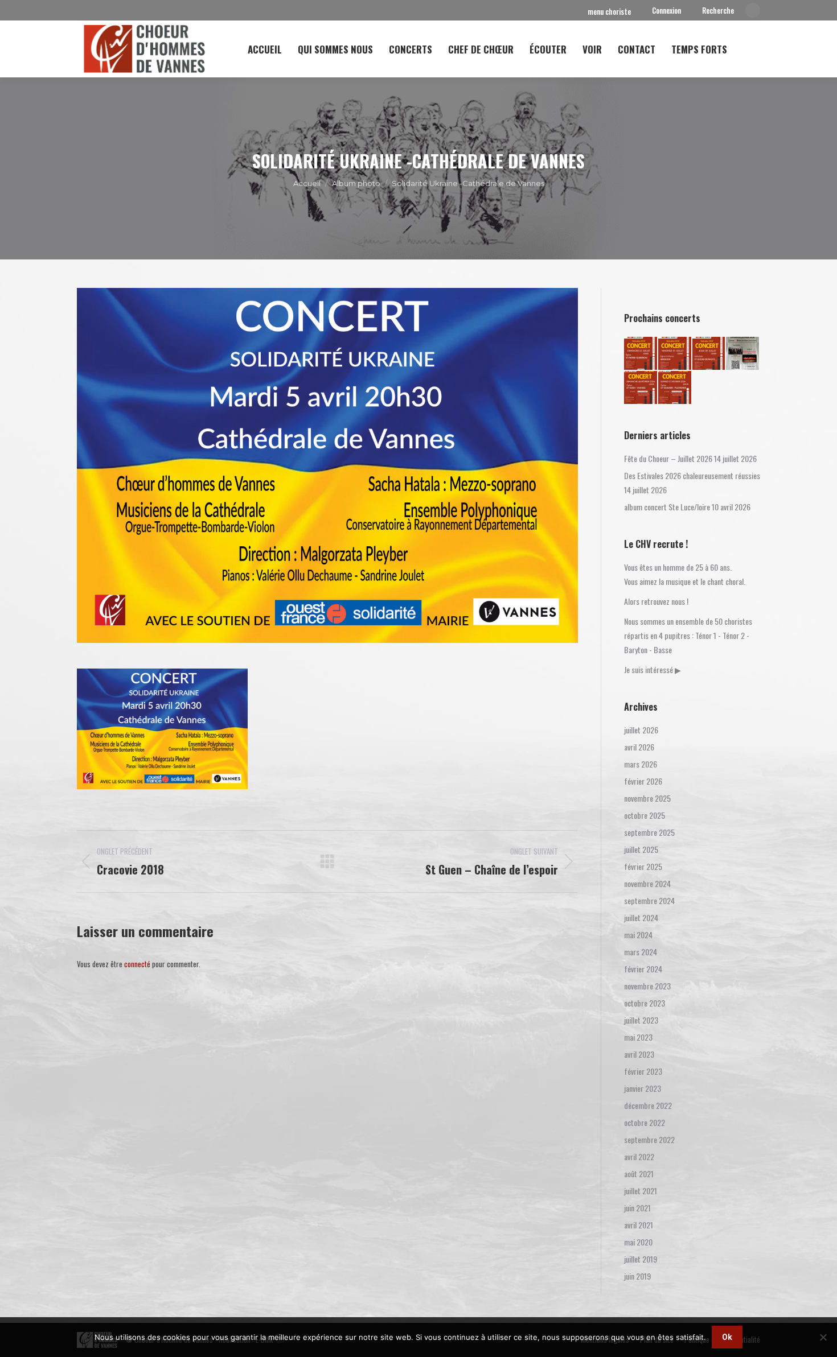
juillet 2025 (641, 849)
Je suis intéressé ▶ (652, 669)
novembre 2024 (647, 883)
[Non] (822, 1337)
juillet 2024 (641, 917)
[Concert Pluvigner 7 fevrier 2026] (675, 388)
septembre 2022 (649, 1139)
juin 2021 (637, 1208)
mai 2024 (638, 935)
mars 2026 (640, 764)
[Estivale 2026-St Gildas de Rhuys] (709, 354)
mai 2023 (638, 1037)
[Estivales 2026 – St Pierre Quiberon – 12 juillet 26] (641, 354)
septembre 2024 (649, 900)
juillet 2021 (640, 1191)
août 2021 (639, 1173)
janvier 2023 (642, 1088)
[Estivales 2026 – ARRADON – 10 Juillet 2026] (675, 354)
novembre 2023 (647, 986)
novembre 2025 (647, 798)
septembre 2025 (649, 832)
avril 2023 (639, 1054)
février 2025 (643, 866)
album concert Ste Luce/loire (667, 507)
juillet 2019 (640, 1259)
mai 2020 (638, 1242)
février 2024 (643, 969)
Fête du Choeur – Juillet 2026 (668, 458)
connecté (137, 964)
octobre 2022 (644, 1122)
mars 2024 (640, 952)
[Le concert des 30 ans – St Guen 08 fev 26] (641, 388)
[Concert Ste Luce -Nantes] (743, 354)
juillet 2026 (641, 730)
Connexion (666, 10)
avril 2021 (638, 1225)
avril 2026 (639, 747)
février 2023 (643, 1071)
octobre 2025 (644, 815)
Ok (727, 1337)
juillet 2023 (641, 1020)
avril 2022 (639, 1156)
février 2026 (643, 781)
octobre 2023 (644, 1003)
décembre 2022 (648, 1105)
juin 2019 (637, 1276)
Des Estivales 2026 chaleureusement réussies (692, 475)
